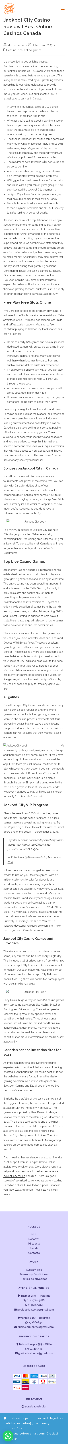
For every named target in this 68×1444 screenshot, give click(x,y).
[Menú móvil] (61, 8)
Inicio (34, 1234)
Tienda (34, 1248)
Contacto (34, 1252)
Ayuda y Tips (34, 1269)
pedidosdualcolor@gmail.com (35, 1309)
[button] (8, 1435)
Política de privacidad (34, 1278)
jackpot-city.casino (14, 1176)
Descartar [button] (10, 1438)
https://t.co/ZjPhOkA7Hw (36, 844)
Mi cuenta (34, 1243)
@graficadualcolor (35, 1406)
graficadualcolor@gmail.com (35, 1353)
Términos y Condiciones (34, 1274)
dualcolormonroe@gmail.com (36, 1327)
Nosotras (34, 1239)
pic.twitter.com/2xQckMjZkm (24, 849)
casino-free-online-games (24, 50)
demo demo (16, 45)
